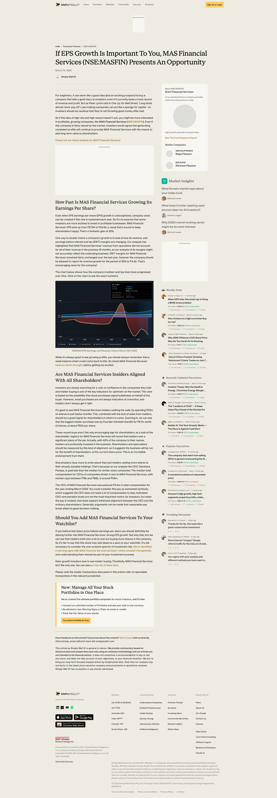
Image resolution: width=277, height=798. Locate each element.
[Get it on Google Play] (83, 717)
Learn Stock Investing (206, 737)
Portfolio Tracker (175, 702)
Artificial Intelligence (149, 729)
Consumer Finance (71, 46)
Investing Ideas (175, 713)
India (57, 46)
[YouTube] (67, 708)
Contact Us (201, 718)
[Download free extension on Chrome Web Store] (70, 725)
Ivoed (170, 334)
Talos (170, 403)
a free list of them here (105, 565)
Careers (199, 724)
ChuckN (171, 383)
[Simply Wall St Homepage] (67, 4)
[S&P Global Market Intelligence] (64, 740)
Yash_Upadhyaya (174, 537)
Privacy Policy (167, 792)
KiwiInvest (172, 490)
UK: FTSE (116, 708)
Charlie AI (200, 753)
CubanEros (172, 471)
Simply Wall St (68, 76)
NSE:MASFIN (135, 121)
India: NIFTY (117, 718)
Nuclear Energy (147, 718)
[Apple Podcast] (76, 707)
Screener (172, 708)
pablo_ (170, 422)
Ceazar (170, 296)
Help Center (201, 731)
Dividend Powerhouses (150, 708)
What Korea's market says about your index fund (183, 191)
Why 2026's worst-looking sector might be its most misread (183, 224)
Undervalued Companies (151, 702)
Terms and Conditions (147, 792)
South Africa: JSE (119, 729)
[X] (62, 707)
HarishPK (171, 315)
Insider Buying (146, 713)
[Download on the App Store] (64, 717)
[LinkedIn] (57, 707)
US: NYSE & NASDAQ (121, 702)
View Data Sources (64, 761)
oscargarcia (172, 452)
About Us (200, 708)
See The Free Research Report (181, 137)
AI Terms (181, 792)
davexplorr (172, 520)
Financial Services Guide (123, 792)
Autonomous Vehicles (149, 724)
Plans (198, 702)
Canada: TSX (117, 724)
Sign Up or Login (214, 4)
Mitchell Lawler (174, 198)
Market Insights (175, 724)
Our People (201, 713)
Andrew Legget (174, 215)
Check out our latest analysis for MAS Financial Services (87, 140)
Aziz (169, 553)
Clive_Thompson (175, 353)
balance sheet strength (68, 365)
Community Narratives (178, 718)
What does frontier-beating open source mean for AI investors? (183, 208)
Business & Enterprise (206, 747)
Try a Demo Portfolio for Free (76, 620)
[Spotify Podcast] (72, 707)
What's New (173, 729)
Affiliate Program (203, 742)
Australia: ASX (118, 713)
